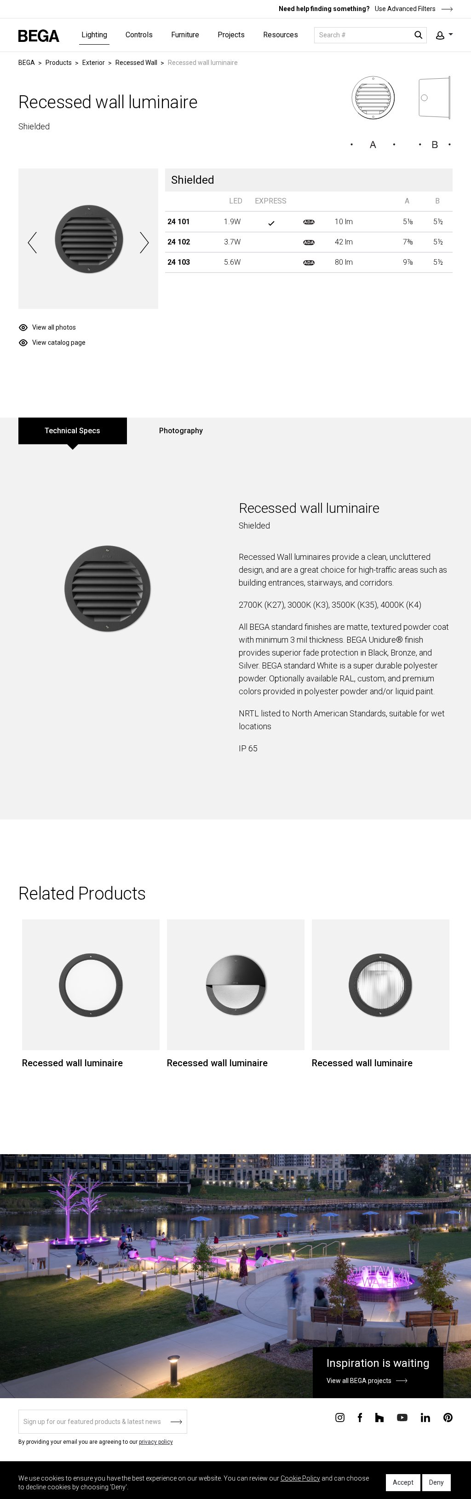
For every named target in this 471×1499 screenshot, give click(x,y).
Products (59, 62)
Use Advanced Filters (404, 8)
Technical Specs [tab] (72, 430)
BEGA (26, 62)
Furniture (185, 34)
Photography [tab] (181, 430)
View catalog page (59, 342)
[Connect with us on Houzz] (379, 1417)
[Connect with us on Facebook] (360, 1417)
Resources (280, 34)
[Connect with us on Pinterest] (448, 1417)
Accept (403, 1482)
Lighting (94, 34)
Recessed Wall (136, 62)
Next (144, 242)
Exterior (93, 62)
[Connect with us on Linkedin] (425, 1417)
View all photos (54, 327)
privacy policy (156, 1442)
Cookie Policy (300, 1478)
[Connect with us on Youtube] (402, 1417)
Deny (436, 1482)
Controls (139, 34)
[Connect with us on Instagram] (340, 1417)
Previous (32, 242)
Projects (231, 34)
